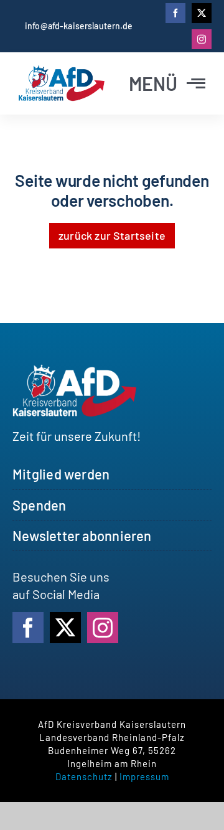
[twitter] (202, 13)
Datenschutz (84, 776)
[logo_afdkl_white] (74, 370)
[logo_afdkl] (62, 71)
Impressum (144, 776)
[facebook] (175, 13)
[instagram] (202, 39)
